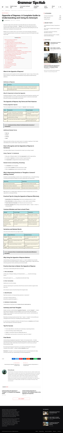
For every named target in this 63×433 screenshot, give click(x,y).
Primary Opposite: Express (11, 45)
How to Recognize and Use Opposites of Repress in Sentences (16, 47)
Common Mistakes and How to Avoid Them (12, 54)
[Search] (60, 7)
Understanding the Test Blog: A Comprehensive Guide (55, 43)
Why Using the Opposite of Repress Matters (12, 57)
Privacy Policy (41, 431)
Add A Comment (21, 398)
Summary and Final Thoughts (10, 65)
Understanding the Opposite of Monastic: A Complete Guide (51, 66)
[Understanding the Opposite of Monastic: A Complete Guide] (52, 58)
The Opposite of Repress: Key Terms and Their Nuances (14, 43)
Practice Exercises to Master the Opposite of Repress (14, 58)
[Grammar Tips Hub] (31, 2)
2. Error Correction (9, 61)
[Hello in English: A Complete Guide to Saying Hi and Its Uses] (46, 49)
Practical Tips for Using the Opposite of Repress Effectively (15, 53)
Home (7, 7)
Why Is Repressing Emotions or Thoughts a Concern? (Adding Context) (17, 51)
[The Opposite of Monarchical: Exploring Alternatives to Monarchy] (45, 424)
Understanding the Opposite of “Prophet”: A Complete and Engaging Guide (11, 392)
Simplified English (36, 7)
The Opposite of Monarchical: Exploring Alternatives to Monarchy (54, 423)
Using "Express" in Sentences (11, 49)
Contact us (59, 431)
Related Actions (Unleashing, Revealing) (13, 50)
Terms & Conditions (48, 431)
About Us (53, 7)
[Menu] (2, 7)
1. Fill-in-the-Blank (9, 59)
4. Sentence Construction (10, 63)
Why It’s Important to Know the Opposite (13, 42)
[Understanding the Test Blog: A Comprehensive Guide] (46, 44)
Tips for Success (7, 66)
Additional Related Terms (10, 46)
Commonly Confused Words (25, 7)
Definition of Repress (9, 41)
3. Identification (8, 62)
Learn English (46, 7)
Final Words (7, 67)
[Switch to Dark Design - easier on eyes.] (59, 6)
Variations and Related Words (10, 55)
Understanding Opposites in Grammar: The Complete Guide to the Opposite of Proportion (31, 392)
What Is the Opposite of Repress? (10, 39)
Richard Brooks (7, 20)
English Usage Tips (13, 7)
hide (19, 37)
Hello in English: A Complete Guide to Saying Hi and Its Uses (55, 48)
